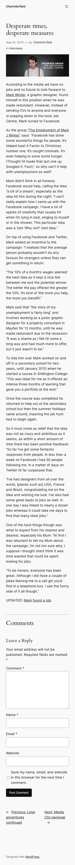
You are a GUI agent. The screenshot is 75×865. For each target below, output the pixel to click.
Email (11, 734)
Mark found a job (37, 600)
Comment (15, 668)
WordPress (32, 856)
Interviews (15, 48)
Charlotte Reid (15, 6)
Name (12, 715)
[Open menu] (66, 6)
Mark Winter (15, 95)
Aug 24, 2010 (15, 42)
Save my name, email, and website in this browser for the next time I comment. (39, 777)
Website (12, 753)
